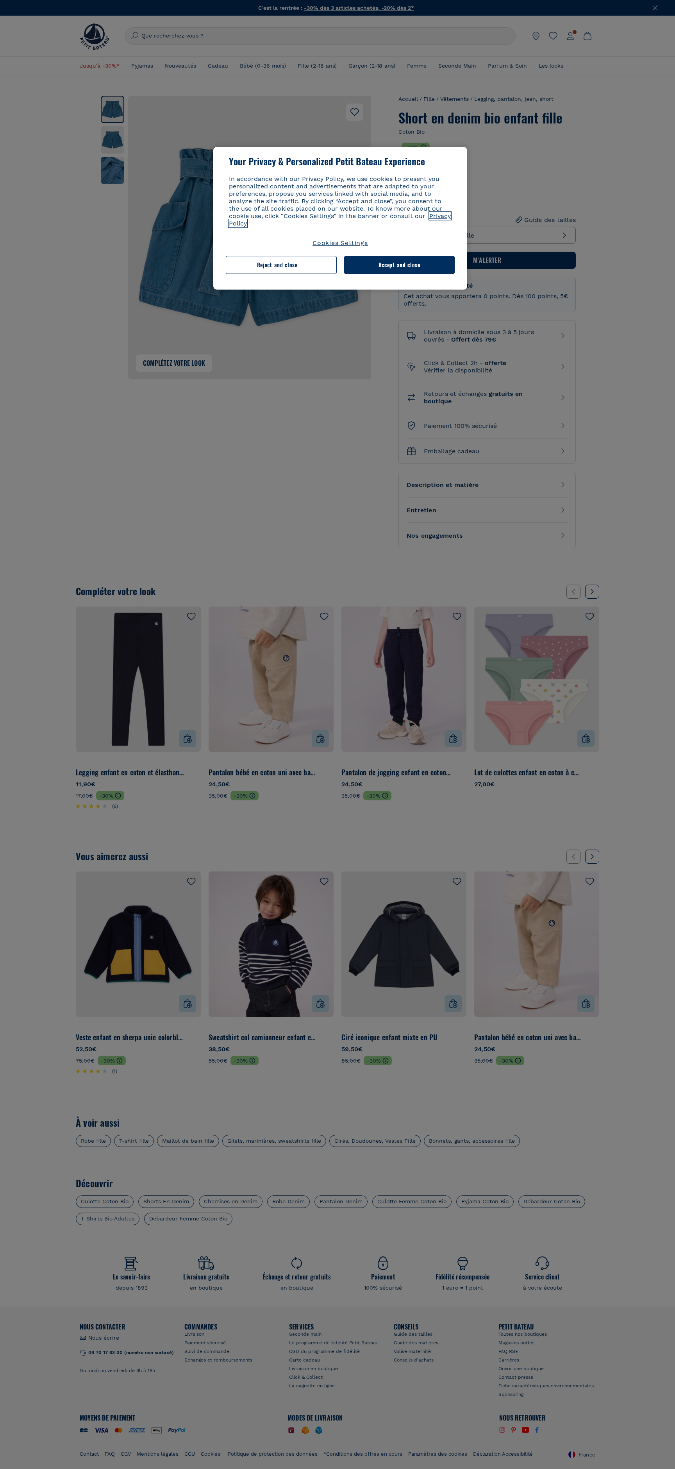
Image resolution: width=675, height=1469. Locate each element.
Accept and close (399, 265)
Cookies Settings (340, 243)
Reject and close (277, 265)
